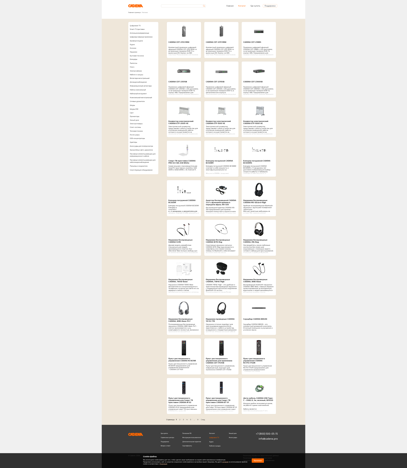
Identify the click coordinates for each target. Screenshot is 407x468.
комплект (172, 209)
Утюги (132, 67)
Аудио (132, 44)
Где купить (255, 6)
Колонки (133, 48)
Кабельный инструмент (138, 93)
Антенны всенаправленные (139, 33)
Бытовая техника (137, 56)
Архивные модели (136, 41)
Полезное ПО (186, 433)
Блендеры (133, 59)
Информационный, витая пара (141, 86)
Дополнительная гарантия (191, 441)
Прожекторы (134, 116)
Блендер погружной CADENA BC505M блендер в (183, 206)
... (194, 419)
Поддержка (270, 6)
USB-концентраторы (137, 138)
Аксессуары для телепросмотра (141, 146)
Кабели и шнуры (136, 74)
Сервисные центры (167, 437)
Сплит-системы (135, 127)
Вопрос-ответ (165, 446)
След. (203, 419)
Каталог (242, 6)
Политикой (163, 464)
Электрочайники (136, 71)
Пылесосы (133, 63)
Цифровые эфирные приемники (141, 37)
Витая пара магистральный (139, 78)
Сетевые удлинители (137, 101)
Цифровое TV (135, 25)
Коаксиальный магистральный (141, 97)
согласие (225, 462)
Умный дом (134, 120)
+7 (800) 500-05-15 (267, 433)
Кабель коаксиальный (138, 90)
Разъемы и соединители (139, 166)
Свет (132, 113)
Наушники (133, 52)
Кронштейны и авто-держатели (141, 150)
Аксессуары (135, 135)
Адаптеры (133, 142)
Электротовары (136, 123)
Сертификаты (187, 446)
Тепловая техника (136, 131)
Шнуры (132, 105)
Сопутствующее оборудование (141, 170)
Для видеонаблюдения (138, 82)
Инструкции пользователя (191, 437)
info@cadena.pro (268, 438)
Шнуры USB (134, 109)
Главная (229, 6)
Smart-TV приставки (137, 29)
